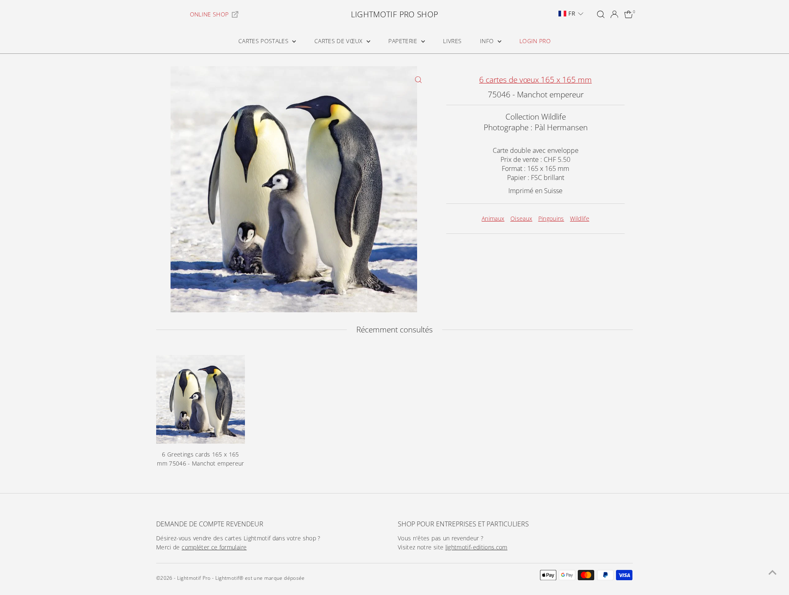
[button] (570, 13)
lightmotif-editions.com (476, 547)
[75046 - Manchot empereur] (200, 399)
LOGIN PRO (535, 41)
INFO (488, 41)
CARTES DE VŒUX (339, 41)
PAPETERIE (403, 41)
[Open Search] (600, 14)
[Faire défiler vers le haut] (772, 572)
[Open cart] (628, 14)
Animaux (493, 218)
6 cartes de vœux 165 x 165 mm (535, 79)
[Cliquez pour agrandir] (418, 79)
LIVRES (452, 41)
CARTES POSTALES (264, 41)
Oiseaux (521, 218)
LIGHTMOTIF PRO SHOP (394, 14)
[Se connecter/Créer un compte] (614, 14)
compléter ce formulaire (214, 547)
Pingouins (551, 218)
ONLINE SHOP (209, 14)
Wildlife (579, 218)
